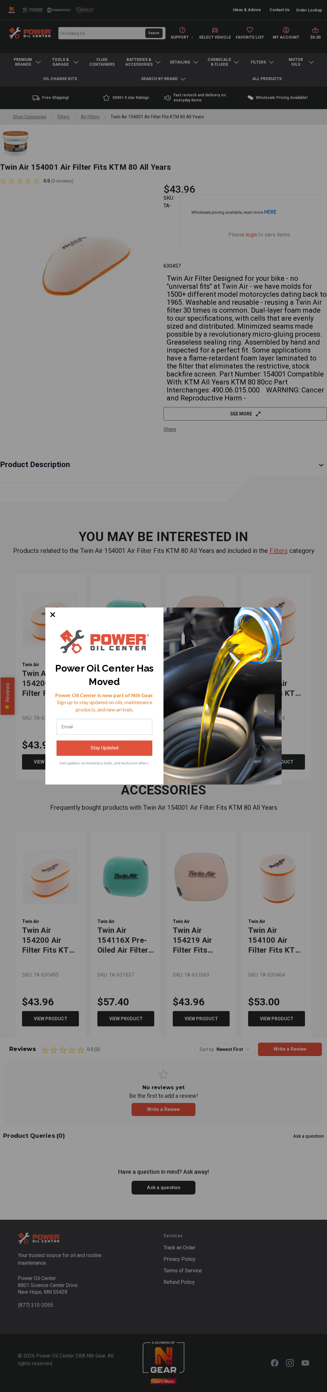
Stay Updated (104, 748)
